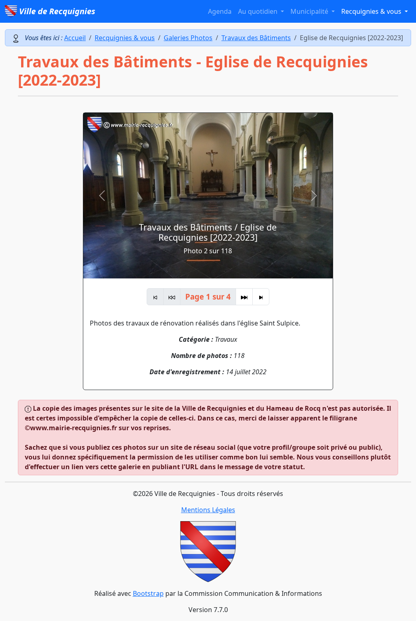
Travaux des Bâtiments (256, 37)
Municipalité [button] (310, 11)
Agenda (220, 11)
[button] (102, 195)
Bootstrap (148, 593)
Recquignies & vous (125, 37)
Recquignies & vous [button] (372, 11)
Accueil (75, 37)
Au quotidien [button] (258, 11)
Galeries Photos (188, 37)
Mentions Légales (208, 509)
